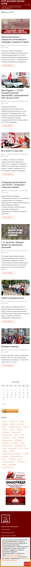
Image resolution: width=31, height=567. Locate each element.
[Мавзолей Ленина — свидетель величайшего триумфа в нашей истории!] (15, 26)
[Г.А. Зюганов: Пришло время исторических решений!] (15, 232)
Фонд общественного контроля (11, 453)
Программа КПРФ (20, 445)
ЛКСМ (22, 435)
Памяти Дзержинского (12, 298)
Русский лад (12, 448)
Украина (4, 451)
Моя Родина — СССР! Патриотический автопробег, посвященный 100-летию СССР (14, 94)
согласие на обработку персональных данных (12, 556)
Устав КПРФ (5, 529)
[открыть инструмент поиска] (25, 5)
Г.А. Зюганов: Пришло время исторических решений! (12, 244)
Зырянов (25, 427)
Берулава (5, 424)
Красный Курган (7, 435)
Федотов (12, 451)
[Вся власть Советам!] (15, 140)
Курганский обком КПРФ (12, 2)
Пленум (22, 443)
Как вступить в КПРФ (8, 535)
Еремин (4, 427)
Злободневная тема (15, 427)
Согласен (27, 564)
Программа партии (7, 532)
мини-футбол (21, 461)
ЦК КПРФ (25, 453)
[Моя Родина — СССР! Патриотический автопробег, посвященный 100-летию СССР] (15, 80)
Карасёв (19, 429)
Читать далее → (8, 65)
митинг (4, 464)
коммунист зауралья (8, 461)
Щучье (4, 459)
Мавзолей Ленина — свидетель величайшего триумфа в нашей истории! (15, 39)
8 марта (4, 421)
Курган (16, 435)
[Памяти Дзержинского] (15, 287)
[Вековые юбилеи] (15, 336)
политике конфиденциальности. (15, 559)
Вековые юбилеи (10, 346)
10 (3, 392)
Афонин (22, 421)
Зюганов (4, 429)
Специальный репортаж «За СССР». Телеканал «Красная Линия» (13, 184)
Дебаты (12, 424)
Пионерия (14, 443)
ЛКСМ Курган (6, 437)
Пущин (4, 448)
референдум (12, 464)
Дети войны (20, 424)
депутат (20, 459)
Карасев (12, 429)
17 (3, 394)
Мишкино (21, 437)
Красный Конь (16, 432)
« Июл (3, 404)
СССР (20, 448)
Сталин (26, 448)
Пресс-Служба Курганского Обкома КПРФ (14, 45)
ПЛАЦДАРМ (18, 440)
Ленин (14, 437)
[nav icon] (29, 5)
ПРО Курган (5, 443)
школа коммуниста (8, 467)
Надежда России (7, 440)
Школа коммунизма (17, 456)
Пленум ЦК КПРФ (7, 445)
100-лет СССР (13, 421)
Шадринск (5, 456)
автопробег (12, 459)
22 (23, 394)
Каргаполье (5, 432)
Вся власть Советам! (12, 151)
